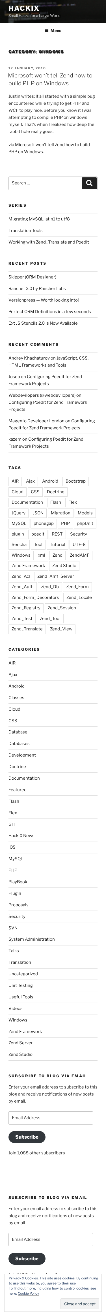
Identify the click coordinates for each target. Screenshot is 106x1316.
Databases (19, 743)
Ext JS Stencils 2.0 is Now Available (43, 323)
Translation (19, 962)
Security (78, 534)
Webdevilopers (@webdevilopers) (41, 395)
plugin (18, 534)
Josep (14, 376)
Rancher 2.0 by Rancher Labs (37, 288)
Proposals (18, 904)
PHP (65, 523)
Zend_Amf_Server (55, 576)
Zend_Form (77, 586)
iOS (12, 847)
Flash (55, 502)
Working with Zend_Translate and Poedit (48, 242)
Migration (60, 513)
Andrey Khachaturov (29, 358)
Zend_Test (22, 618)
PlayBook (17, 881)
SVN (13, 928)
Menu (56, 30)
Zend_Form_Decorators (35, 597)
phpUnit (85, 523)
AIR (15, 481)
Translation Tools (25, 230)
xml (41, 555)
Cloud (17, 491)
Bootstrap (76, 481)
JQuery (18, 513)
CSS (35, 491)
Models (85, 513)
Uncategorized (23, 973)
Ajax (30, 481)
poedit (37, 534)
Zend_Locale (79, 597)
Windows (21, 555)
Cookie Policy (28, 1293)
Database (17, 732)
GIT (12, 824)
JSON (38, 513)
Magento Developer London (36, 420)
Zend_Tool (50, 618)
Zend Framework (28, 565)
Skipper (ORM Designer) (32, 277)
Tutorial (57, 544)
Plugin (14, 893)
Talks (13, 950)
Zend (57, 555)
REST (57, 534)
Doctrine (55, 491)
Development (22, 755)
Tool (38, 544)
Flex (72, 502)
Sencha (19, 544)
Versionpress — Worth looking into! (43, 300)
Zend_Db (50, 586)
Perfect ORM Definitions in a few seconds (49, 311)
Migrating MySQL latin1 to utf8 (39, 219)
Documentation (27, 502)
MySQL (19, 523)
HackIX (24, 8)
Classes (16, 697)
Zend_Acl (21, 576)
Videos (15, 1008)
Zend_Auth (23, 586)
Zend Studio (64, 565)
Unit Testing (20, 985)
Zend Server (20, 1042)
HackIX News (21, 835)
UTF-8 (79, 544)
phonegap (44, 523)
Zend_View (61, 629)
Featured (17, 789)
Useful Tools (20, 997)
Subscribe (26, 1137)
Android (50, 481)
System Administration (31, 939)
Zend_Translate (27, 629)
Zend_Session (62, 607)
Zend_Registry (26, 607)
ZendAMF (79, 555)
